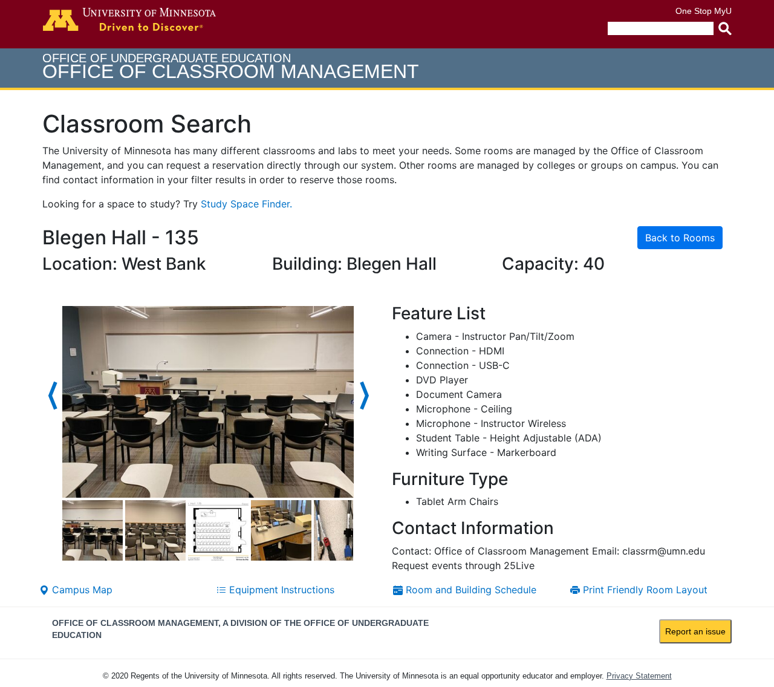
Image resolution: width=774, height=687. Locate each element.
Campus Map (80, 590)
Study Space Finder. (246, 204)
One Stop (693, 11)
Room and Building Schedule (469, 590)
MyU (723, 11)
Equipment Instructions (280, 590)
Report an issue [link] (695, 631)
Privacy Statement (639, 675)
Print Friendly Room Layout (643, 590)
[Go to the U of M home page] (129, 19)
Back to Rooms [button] (680, 238)
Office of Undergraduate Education (230, 66)
